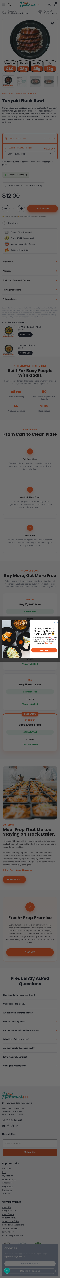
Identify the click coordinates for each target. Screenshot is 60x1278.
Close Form (44, 650)
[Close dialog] (56, 622)
